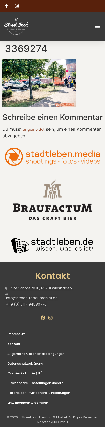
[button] (97, 26)
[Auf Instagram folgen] (17, 6)
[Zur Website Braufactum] (52, 199)
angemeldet (34, 129)
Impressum (16, 334)
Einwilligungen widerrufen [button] (27, 402)
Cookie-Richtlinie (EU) (25, 373)
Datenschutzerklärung (25, 363)
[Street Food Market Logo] (25, 26)
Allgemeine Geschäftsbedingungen (35, 353)
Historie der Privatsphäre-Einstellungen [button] (38, 393)
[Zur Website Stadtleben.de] (52, 245)
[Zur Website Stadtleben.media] (52, 157)
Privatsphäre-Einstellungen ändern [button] (35, 383)
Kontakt (13, 344)
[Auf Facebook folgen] (7, 6)
